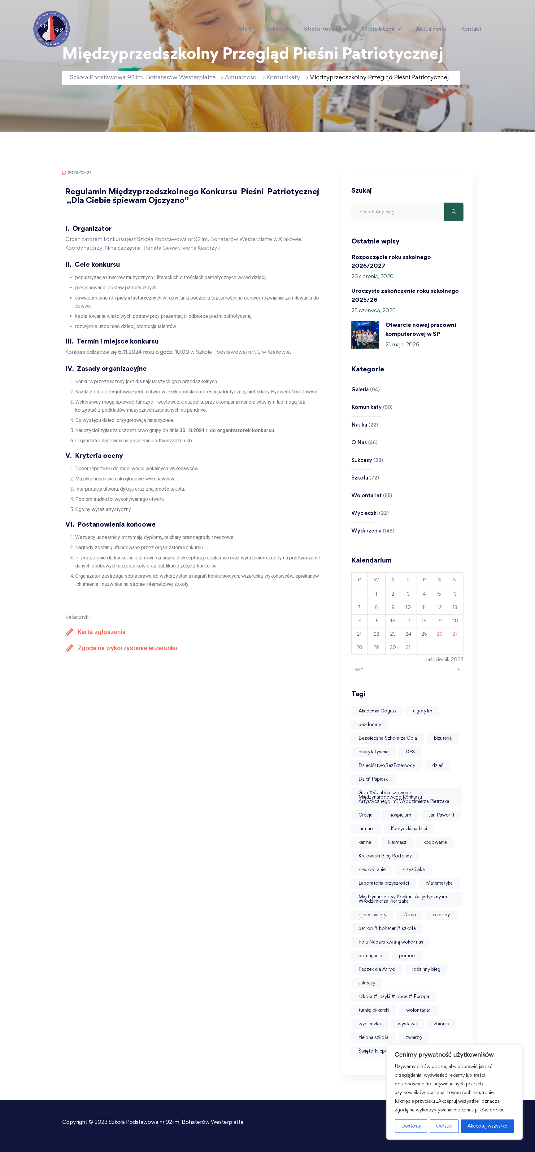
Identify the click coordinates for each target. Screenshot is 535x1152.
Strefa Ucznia (379, 29)
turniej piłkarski (374, 1010)
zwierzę (414, 1038)
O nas (359, 442)
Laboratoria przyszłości (384, 883)
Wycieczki (364, 513)
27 (455, 634)
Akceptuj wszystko (488, 1126)
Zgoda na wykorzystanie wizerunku (127, 648)
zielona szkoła (374, 1038)
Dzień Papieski (374, 779)
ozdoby (441, 915)
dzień (437, 766)
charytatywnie (374, 752)
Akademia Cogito (377, 711)
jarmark (366, 829)
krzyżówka (413, 870)
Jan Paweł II (441, 815)
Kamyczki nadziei (409, 829)
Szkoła (275, 29)
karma (365, 842)
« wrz (357, 670)
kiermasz (397, 842)
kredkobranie (372, 870)
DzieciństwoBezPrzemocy (387, 766)
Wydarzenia (366, 531)
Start (245, 29)
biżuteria (443, 738)
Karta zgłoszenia (102, 632)
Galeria (360, 390)
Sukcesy (361, 460)
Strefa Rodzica (322, 29)
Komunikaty (366, 407)
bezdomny (370, 725)
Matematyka (439, 883)
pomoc (407, 956)
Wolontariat (366, 495)
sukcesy (367, 983)
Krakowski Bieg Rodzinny (385, 856)
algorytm (422, 711)
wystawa (407, 1024)
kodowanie (435, 842)
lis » (459, 670)
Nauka (359, 425)
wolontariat (418, 1010)
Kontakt (471, 29)
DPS (410, 752)
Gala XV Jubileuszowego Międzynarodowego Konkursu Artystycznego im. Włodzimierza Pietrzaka (404, 797)
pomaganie (370, 956)
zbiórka (441, 1024)
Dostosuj (411, 1126)
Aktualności (431, 29)
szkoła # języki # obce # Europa (394, 997)
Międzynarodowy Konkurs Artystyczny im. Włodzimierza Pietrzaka (403, 899)
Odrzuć (444, 1126)
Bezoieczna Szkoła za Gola (388, 738)
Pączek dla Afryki (377, 969)
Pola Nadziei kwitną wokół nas (391, 942)
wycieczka (370, 1024)
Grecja (365, 815)
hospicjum (400, 815)
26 (439, 634)
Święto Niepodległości (383, 1051)
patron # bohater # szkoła (387, 928)
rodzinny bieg (426, 969)
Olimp (409, 915)
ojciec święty (372, 915)
